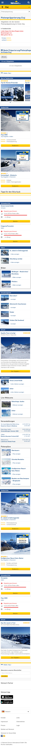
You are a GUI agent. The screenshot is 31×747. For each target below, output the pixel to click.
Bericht (15, 221)
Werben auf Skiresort (7, 729)
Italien (2, 228)
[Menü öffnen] (2, 2)
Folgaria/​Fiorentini (7, 226)
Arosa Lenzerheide (7, 206)
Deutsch (7, 711)
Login (18, 725)
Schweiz (3, 208)
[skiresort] (15, 2)
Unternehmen (20, 721)
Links (18, 718)
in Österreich (12, 177)
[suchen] (28, 2)
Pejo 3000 (4, 598)
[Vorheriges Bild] (2, 92)
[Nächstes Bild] (29, 92)
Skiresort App (5, 692)
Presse (3, 725)
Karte (4, 57)
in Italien (11, 136)
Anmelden (4, 676)
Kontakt (3, 718)
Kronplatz (4, 578)
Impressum (4, 721)
